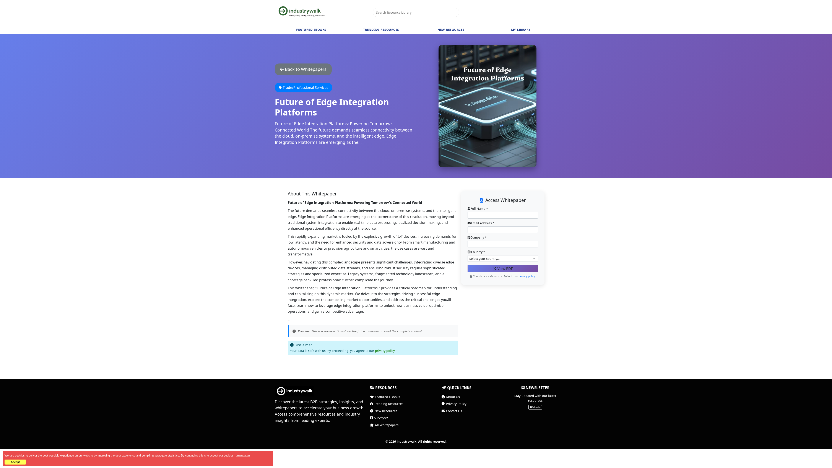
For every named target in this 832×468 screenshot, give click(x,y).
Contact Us (454, 411)
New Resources (385, 411)
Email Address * (482, 223)
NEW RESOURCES (451, 30)
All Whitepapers (386, 425)
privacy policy (385, 351)
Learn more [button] (243, 455)
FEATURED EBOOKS (311, 30)
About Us (453, 397)
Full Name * (479, 208)
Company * (478, 237)
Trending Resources (388, 403)
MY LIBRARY (521, 30)
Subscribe (536, 407)
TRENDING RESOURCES (381, 30)
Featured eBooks (387, 397)
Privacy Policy (456, 403)
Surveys (380, 418)
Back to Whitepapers (306, 69)
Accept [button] (15, 462)
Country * (478, 252)
